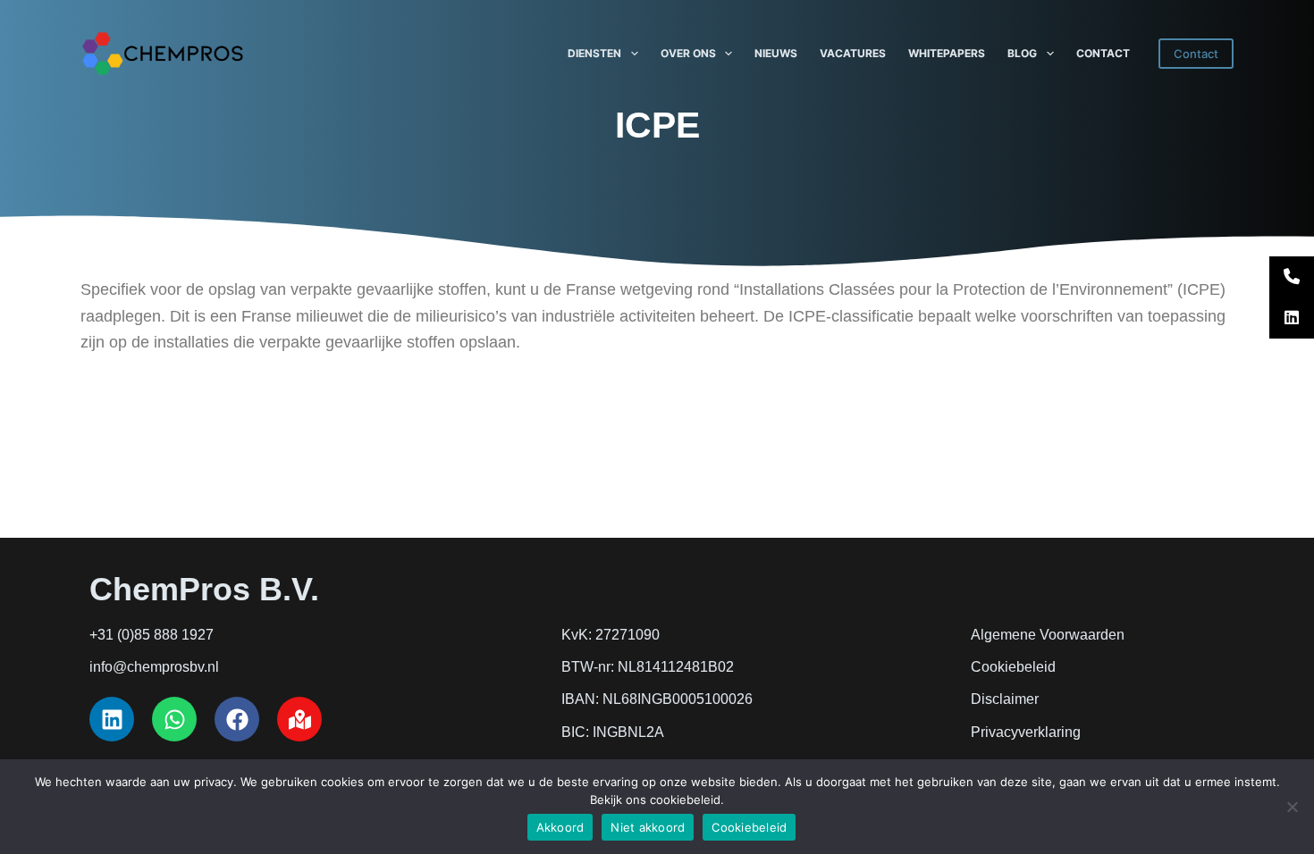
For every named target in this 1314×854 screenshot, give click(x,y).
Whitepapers (946, 53)
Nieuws (775, 53)
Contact (1103, 53)
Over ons (688, 53)
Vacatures (853, 53)
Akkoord (560, 827)
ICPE (657, 125)
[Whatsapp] (174, 719)
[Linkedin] (111, 719)
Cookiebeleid (749, 827)
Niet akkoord (648, 827)
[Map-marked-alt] (299, 719)
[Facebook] (237, 719)
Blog (1022, 53)
